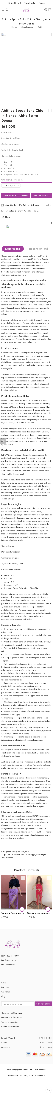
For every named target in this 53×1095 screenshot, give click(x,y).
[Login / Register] (46, 10)
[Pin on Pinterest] (24, 216)
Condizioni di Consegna (11, 1012)
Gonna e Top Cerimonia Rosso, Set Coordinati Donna (39, 913)
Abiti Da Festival (13, 854)
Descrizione (12, 249)
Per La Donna (7, 857)
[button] (22, 909)
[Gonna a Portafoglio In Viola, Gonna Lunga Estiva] (13, 892)
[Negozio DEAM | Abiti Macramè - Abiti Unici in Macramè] (26, 10)
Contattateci (40, 1075)
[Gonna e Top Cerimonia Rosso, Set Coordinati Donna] (39, 892)
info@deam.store (8, 960)
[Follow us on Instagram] (11, 973)
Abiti (40, 27)
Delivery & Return (30, 205)
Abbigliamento (27, 27)
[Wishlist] (5, 36)
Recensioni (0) (38, 249)
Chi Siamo (5, 991)
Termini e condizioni (9, 1021)
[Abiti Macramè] (12, 944)
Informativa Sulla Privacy (11, 1017)
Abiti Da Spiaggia (28, 854)
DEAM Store (37, 815)
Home (14, 27)
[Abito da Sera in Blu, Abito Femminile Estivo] (50, 110)
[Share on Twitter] (14, 216)
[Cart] (50, 10)
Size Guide (10, 205)
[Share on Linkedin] (29, 216)
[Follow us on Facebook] (2, 973)
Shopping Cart (26, 1075)
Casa (3, 982)
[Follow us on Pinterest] (6, 973)
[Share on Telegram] (34, 216)
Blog (3, 996)
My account (13, 1075)
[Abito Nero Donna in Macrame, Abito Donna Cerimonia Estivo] (45, 110)
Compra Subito (41, 195)
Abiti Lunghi (41, 854)
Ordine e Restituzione (10, 1026)
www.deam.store (8, 964)
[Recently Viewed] (49, 1090)
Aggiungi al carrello (15, 195)
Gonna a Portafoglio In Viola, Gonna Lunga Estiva (13, 913)
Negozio (5, 987)
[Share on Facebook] (19, 216)
